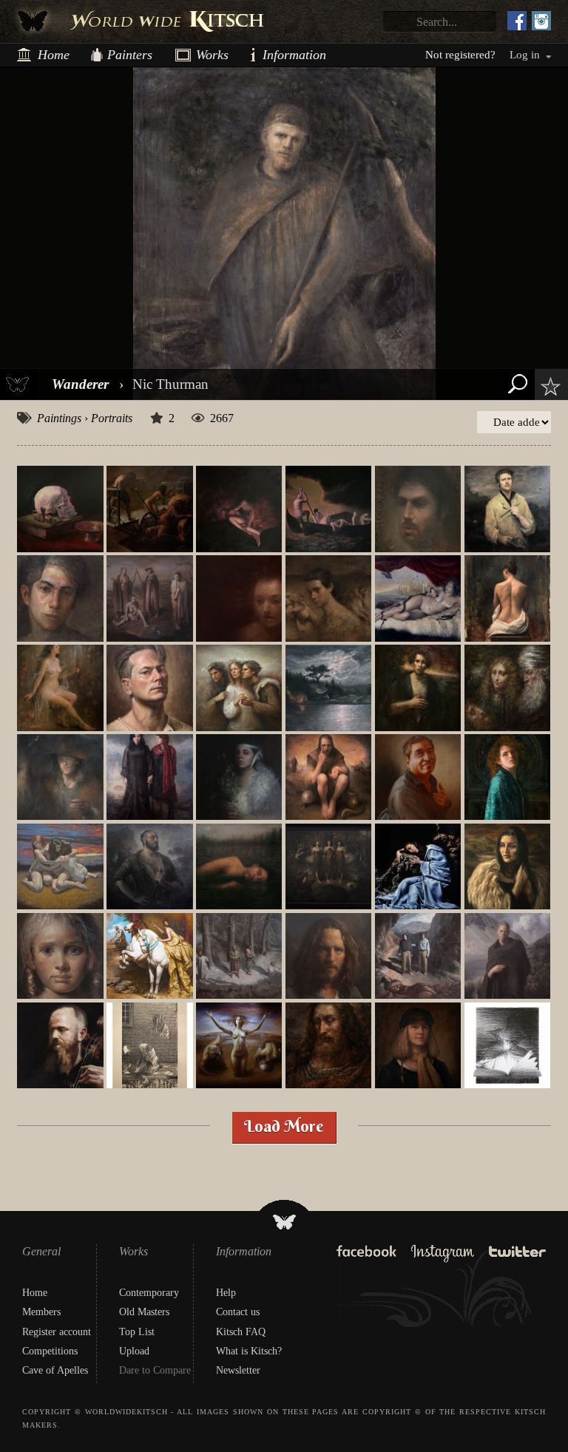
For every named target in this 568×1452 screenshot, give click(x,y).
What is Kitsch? (249, 1351)
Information (268, 54)
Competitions (50, 1351)
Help (226, 1292)
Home (54, 54)
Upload (134, 1351)
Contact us (238, 1311)
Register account (56, 1331)
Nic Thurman (170, 384)
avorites (547, 386)
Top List (137, 1331)
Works (206, 54)
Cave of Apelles (55, 1370)
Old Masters (144, 1311)
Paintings (59, 418)
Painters (129, 54)
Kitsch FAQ (241, 1331)
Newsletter (238, 1370)
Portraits (111, 418)
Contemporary (149, 1292)
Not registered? (460, 55)
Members (41, 1311)
